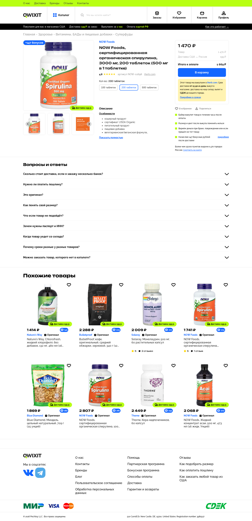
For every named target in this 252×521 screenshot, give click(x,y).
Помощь (133, 457)
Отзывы (68, 3)
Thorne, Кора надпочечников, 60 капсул (150, 421)
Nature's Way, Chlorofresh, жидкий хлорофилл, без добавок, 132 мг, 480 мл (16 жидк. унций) (44, 342)
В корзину (202, 72)
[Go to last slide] (28, 124)
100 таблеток (108, 87)
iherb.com (149, 74)
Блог (78, 476)
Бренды (54, 3)
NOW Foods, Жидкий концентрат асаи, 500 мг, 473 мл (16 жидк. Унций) (203, 423)
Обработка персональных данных (94, 491)
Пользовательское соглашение (98, 483)
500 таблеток (149, 87)
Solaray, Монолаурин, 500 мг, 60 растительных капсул (150, 341)
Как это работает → (217, 26)
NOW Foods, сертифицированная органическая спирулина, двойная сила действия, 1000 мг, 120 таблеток (203, 342)
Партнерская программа (145, 464)
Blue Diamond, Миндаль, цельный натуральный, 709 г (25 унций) (45, 423)
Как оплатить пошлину (196, 470)
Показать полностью (111, 137)
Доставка (40, 3)
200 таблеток (129, 87)
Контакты (83, 3)
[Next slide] (89, 124)
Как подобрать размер (196, 464)
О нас (26, 3)
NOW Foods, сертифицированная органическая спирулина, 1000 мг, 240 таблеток (99, 423)
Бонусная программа (143, 470)
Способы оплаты (139, 476)
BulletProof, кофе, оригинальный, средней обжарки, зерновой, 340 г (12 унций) (98, 342)
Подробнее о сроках (190, 97)
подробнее (223, 137)
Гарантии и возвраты (143, 489)
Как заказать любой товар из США (201, 478)
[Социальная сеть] (28, 473)
